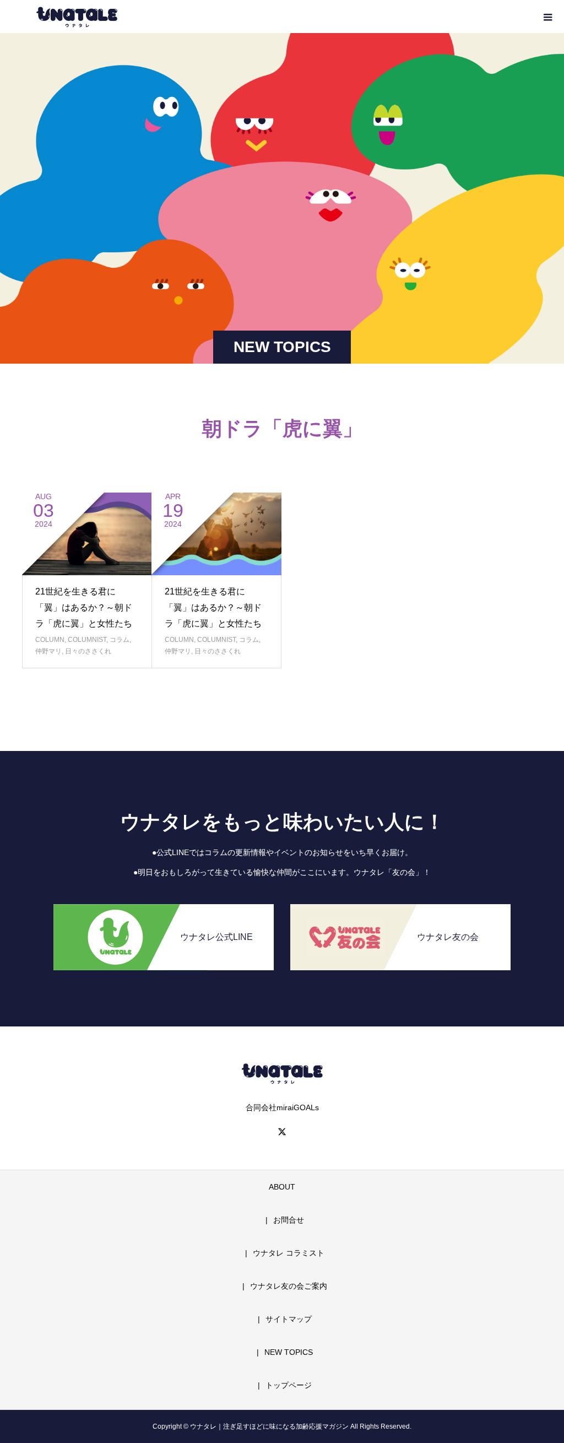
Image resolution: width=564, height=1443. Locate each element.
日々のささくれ (88, 651)
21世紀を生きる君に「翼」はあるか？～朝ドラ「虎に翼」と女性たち (83, 607)
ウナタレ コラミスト (288, 1253)
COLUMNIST (87, 640)
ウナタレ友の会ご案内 (288, 1286)
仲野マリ (48, 651)
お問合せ (288, 1219)
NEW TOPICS (288, 1352)
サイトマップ (288, 1319)
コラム (119, 640)
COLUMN (49, 640)
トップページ (288, 1385)
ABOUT (282, 1186)
